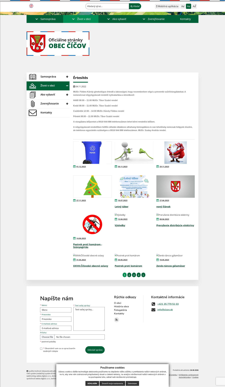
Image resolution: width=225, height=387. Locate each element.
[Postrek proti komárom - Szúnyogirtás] (92, 224)
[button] (45, 19)
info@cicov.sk (165, 309)
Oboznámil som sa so (59, 349)
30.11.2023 (122, 166)
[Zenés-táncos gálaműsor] (175, 255)
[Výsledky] (134, 215)
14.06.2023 (81, 238)
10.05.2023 (164, 260)
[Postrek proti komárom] (134, 255)
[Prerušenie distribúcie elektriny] (175, 215)
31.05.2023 (81, 260)
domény (55, 376)
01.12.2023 (81, 166)
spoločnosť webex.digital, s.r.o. (38, 378)
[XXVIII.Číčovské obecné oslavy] (92, 255)
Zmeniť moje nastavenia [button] (112, 383)
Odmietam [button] (132, 383)
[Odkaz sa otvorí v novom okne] (116, 319)
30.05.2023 (122, 260)
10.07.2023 (122, 200)
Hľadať (136, 6)
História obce (121, 306)
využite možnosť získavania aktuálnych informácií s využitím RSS (53, 371)
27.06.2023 (164, 200)
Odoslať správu (95, 349)
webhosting (31, 376)
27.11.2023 (81, 200)
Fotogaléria (120, 310)
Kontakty (185, 19)
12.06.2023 (122, 219)
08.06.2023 (164, 219)
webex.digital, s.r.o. (43, 376)
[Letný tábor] (134, 186)
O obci (117, 303)
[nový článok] (175, 186)
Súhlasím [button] (92, 383)
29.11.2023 (164, 166)
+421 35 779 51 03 (168, 304)
